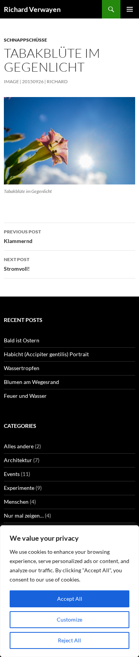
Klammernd (22, 236)
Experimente (19, 487)
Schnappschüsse (25, 40)
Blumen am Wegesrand (31, 382)
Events (12, 474)
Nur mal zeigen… (24, 515)
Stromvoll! (17, 264)
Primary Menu (129, 9)
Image (11, 81)
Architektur (18, 460)
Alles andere (19, 446)
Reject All (69, 640)
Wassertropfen (21, 368)
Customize (69, 619)
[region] (69, 591)
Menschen (16, 501)
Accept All (69, 598)
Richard (57, 81)
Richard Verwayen (32, 9)
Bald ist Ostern (21, 340)
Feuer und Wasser (25, 395)
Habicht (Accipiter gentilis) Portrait (46, 354)
